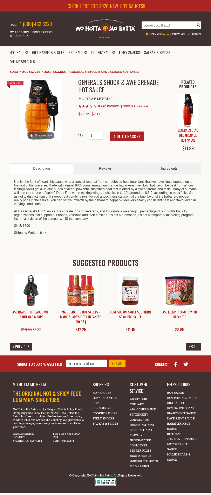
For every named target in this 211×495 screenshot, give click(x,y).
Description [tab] (41, 168)
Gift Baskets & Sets (105, 400)
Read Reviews (110, 106)
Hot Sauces (31, 71)
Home (14, 71)
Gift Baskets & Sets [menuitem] (48, 52)
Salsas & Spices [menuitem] (157, 52)
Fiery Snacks (103, 418)
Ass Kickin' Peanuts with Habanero (179, 314)
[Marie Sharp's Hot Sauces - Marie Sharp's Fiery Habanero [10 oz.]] (80, 290)
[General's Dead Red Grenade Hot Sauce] (188, 111)
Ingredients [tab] (169, 168)
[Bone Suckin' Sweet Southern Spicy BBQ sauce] (130, 290)
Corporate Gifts (144, 461)
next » (194, 346)
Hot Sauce (175, 393)
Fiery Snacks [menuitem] (129, 52)
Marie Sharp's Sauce (178, 457)
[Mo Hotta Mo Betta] (105, 28)
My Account (19, 32)
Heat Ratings (140, 456)
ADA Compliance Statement (143, 412)
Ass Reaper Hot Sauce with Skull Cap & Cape (31, 314)
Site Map (174, 434)
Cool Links (139, 445)
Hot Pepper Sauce (182, 398)
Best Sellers (55, 71)
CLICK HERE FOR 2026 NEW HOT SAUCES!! (106, 5)
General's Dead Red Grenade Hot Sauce (188, 135)
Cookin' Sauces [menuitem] (103, 52)
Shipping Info (141, 430)
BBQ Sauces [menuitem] (77, 52)
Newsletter (42, 32)
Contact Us (139, 420)
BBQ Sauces (102, 408)
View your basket (186, 34)
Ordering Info (142, 425)
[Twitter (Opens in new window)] (187, 363)
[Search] (198, 25)
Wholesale (19, 36)
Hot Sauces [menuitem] (19, 52)
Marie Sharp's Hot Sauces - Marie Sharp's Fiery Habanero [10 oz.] (81, 317)
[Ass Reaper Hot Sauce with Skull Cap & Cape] (31, 290)
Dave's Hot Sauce (181, 418)
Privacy (136, 435)
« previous (20, 346)
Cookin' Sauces (105, 413)
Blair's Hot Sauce (181, 413)
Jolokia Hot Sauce (182, 439)
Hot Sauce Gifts (180, 408)
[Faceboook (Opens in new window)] (177, 363)
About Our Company (138, 401)
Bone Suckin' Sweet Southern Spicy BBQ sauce (130, 314)
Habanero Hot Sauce (179, 426)
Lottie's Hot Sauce (177, 447)
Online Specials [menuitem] (22, 62)
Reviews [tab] (105, 168)
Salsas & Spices (105, 423)
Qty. (81, 135)
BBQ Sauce (175, 403)
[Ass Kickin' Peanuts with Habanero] (179, 290)
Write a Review (135, 106)
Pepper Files (140, 450)
